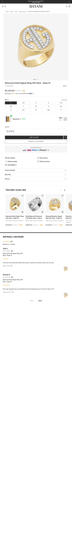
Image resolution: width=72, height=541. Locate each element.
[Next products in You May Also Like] (64, 190)
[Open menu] (2, 6)
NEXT (40, 301)
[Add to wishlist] (65, 137)
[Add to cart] (22, 212)
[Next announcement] (69, 2)
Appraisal (16, 119)
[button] (36, 149)
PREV (32, 301)
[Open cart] (69, 6)
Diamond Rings (22, 11)
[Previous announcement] (3, 2)
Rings (16, 11)
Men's (11, 11)
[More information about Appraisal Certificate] (20, 119)
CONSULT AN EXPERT (36, 141)
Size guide (64, 99)
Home (7, 11)
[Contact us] (67, 6)
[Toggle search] (5, 6)
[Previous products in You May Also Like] (61, 190)
